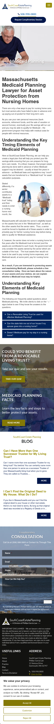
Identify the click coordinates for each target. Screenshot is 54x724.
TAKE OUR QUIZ (13, 379)
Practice (5, 664)
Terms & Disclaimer (9, 673)
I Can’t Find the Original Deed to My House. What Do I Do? (24, 492)
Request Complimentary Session (28, 20)
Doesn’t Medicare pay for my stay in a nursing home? (27, 334)
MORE (44, 481)
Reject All (27, 718)
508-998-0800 (28, 14)
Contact (5, 670)
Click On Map (36, 674)
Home (4, 658)
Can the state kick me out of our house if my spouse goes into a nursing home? (26, 325)
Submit (48, 601)
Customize (27, 710)
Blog (4, 667)
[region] (27, 700)
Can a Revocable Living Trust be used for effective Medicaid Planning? (25, 315)
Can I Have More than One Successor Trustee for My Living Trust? (24, 454)
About (4, 661)
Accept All (27, 703)
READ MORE (13, 423)
